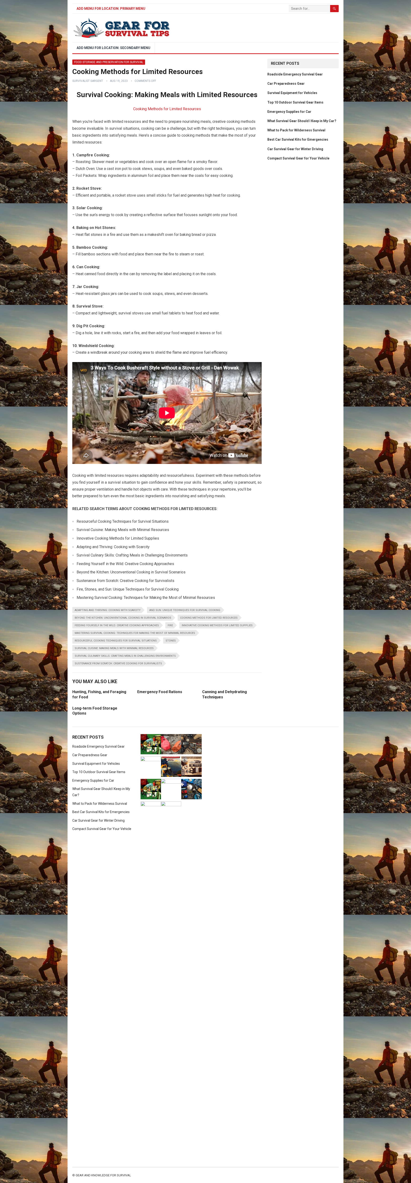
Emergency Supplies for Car (289, 112)
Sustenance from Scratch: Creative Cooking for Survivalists (118, 663)
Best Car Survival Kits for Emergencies (297, 139)
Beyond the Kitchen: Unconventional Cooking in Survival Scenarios (123, 617)
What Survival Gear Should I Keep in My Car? (301, 121)
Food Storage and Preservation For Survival (108, 62)
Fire (170, 625)
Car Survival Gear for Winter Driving (295, 149)
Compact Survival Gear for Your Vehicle (298, 158)
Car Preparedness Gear (286, 83)
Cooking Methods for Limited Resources (167, 109)
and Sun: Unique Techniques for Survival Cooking (184, 610)
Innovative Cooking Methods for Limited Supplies (217, 625)
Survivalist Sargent (87, 81)
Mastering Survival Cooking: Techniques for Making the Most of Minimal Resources (135, 633)
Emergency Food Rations (159, 692)
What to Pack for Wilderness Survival (296, 130)
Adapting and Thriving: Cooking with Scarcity (108, 610)
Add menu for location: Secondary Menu (113, 48)
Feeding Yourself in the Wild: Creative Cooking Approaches (117, 625)
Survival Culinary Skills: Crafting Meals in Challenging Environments (125, 655)
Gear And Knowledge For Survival (103, 1175)
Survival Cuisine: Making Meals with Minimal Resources (114, 648)
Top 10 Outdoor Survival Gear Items (295, 102)
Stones (171, 640)
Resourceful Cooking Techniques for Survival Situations (116, 640)
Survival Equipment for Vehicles (292, 93)
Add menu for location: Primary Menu (111, 8)
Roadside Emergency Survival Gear (295, 74)
